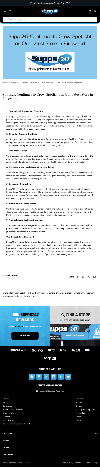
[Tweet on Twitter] (83, 277)
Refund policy (8, 420)
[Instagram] (39, 377)
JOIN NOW (25, 336)
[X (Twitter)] (46, 377)
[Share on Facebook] (77, 277)
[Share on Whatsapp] (89, 277)
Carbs (78, 417)
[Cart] (95, 11)
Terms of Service (10, 417)
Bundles (79, 402)
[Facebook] (32, 377)
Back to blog (11, 275)
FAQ (4, 402)
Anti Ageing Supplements (86, 409)
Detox (78, 420)
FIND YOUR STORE (75, 336)
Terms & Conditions (82, 463)
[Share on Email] (94, 277)
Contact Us (7, 406)
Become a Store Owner (13, 409)
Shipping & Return (10, 413)
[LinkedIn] (54, 377)
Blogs (13, 82)
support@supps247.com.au (52, 391)
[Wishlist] (10, 11)
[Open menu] (5, 11)
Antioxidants (81, 413)
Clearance (80, 406)
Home (5, 82)
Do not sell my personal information (18, 424)
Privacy (94, 463)
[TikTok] (61, 377)
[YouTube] (68, 377)
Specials (79, 399)
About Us (6, 399)
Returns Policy (67, 463)
